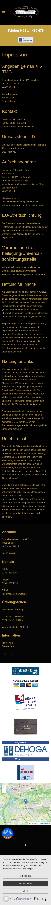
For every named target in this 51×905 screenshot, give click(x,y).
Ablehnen (25, 876)
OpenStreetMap (44, 823)
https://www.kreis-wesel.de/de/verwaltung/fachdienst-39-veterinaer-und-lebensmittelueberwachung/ (22, 201)
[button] (3, 12)
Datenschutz (8, 646)
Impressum (7, 643)
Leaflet (33, 823)
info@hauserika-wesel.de (21, 126)
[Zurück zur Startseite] (25, 12)
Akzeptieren (25, 883)
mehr (25, 891)
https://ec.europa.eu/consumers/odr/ (19, 230)
